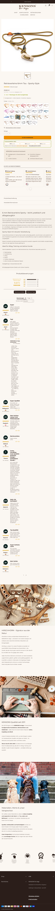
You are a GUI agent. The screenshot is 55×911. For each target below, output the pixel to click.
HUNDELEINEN (24, 15)
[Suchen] (52, 5)
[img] (5, 310)
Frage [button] (28, 298)
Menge (6, 131)
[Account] (45, 5)
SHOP (15, 12)
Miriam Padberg (11, 171)
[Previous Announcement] (11, 2)
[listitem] (27, 1)
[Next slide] (30, 188)
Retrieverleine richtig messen (13, 127)
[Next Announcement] (44, 2)
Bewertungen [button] (20, 298)
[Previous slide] (27, 188)
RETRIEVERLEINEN (35, 12)
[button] (31, 279)
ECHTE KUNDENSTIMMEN (12, 166)
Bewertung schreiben (19, 292)
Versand (17, 92)
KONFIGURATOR (24, 12)
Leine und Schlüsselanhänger (32, 174)
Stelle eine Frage (31, 292)
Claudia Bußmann (31, 171)
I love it (7, 174)
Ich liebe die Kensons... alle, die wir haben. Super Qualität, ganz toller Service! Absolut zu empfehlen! (13, 179)
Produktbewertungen (25, 274)
